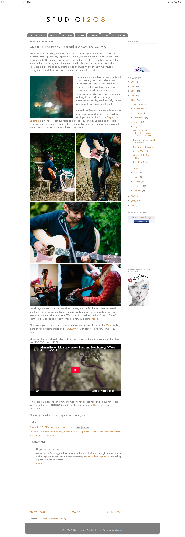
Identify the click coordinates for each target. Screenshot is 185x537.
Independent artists (110, 432)
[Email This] (77, 427)
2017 (133, 87)
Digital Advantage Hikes (97, 457)
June (136, 168)
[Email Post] (72, 427)
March (137, 182)
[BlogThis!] (80, 427)
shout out (50, 435)
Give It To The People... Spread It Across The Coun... (143, 133)
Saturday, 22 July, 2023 (54, 449)
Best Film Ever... (141, 162)
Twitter (93, 405)
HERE (94, 319)
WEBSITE (54, 35)
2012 (133, 201)
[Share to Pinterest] (88, 427)
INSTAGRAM (67, 35)
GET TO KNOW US (37, 35)
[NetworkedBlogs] (141, 218)
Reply (39, 464)
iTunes (109, 325)
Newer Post (37, 512)
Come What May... (142, 151)
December (139, 104)
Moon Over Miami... (143, 147)
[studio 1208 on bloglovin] (138, 305)
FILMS (105, 35)
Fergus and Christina (88, 432)
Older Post (114, 512)
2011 (133, 206)
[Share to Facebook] (85, 427)
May (136, 173)
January (138, 191)
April (136, 177)
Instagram (35, 409)
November (139, 109)
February (138, 186)
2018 (133, 82)
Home (76, 512)
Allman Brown (70, 432)
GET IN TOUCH (118, 35)
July (136, 127)
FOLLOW (70, 329)
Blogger (119, 530)
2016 (133, 91)
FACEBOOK (93, 35)
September (139, 118)
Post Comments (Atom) (54, 519)
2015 (133, 96)
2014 (39, 432)
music (42, 435)
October (138, 113)
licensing (34, 435)
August (137, 122)
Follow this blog (142, 221)
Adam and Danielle (52, 432)
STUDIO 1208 (47, 427)
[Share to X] (82, 427)
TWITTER (80, 35)
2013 (133, 196)
